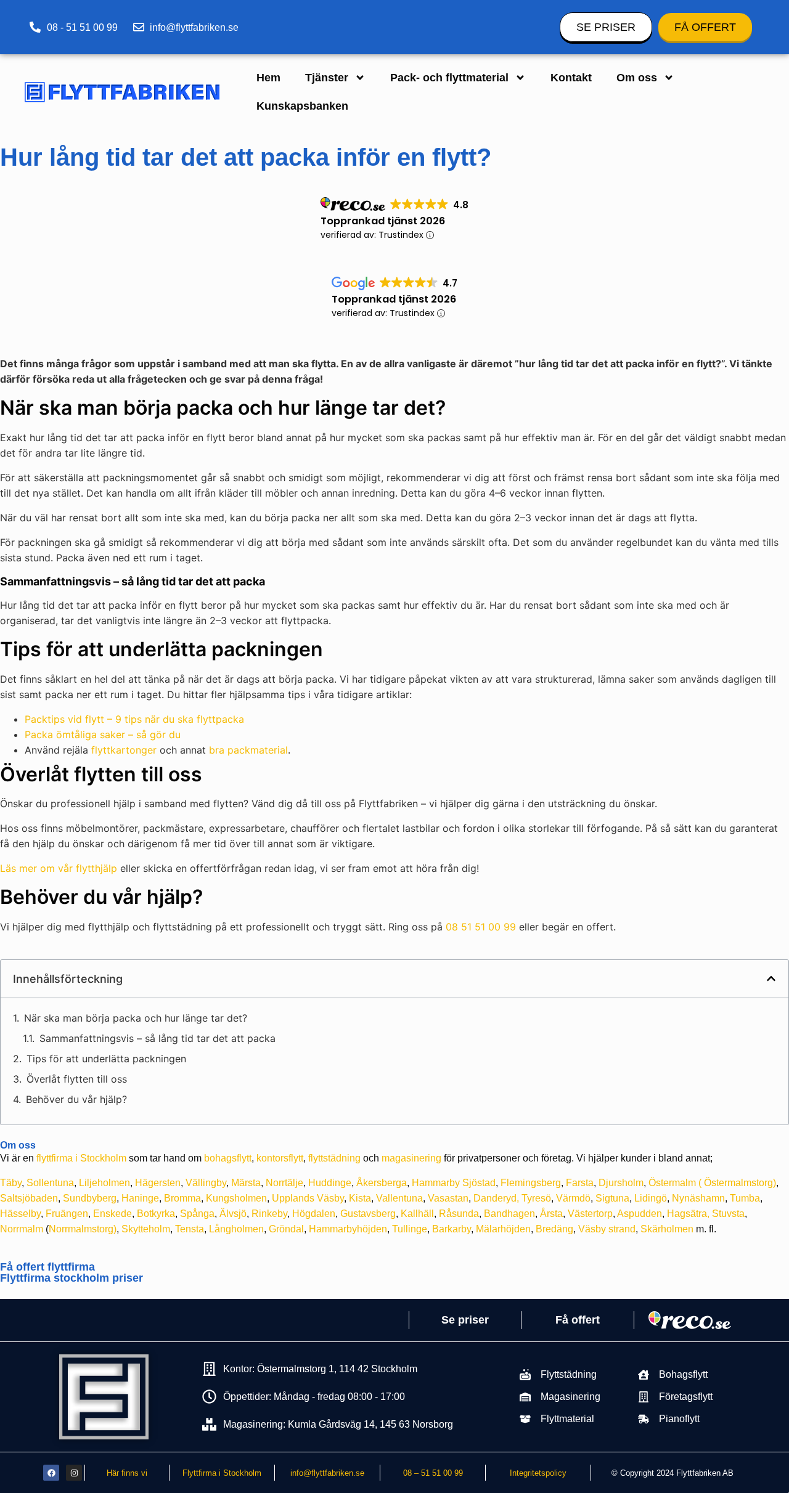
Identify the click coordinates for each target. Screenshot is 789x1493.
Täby (11, 1183)
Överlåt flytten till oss (77, 1079)
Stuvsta (728, 1213)
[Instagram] (74, 1473)
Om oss (636, 77)
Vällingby (206, 1183)
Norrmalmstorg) (83, 1229)
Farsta (580, 1183)
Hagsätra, (688, 1213)
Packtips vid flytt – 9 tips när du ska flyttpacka (134, 719)
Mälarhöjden (503, 1229)
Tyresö (536, 1198)
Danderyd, (496, 1198)
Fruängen (67, 1213)
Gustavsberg (368, 1213)
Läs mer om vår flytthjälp (58, 868)
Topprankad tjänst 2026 (383, 221)
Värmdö (573, 1198)
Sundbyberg (90, 1198)
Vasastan (448, 1198)
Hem (268, 77)
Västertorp (590, 1213)
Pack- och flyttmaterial (449, 77)
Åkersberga (381, 1183)
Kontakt (571, 77)
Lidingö (650, 1198)
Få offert (577, 1320)
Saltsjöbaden (29, 1198)
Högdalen (313, 1213)
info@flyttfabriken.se (327, 1473)
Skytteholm (145, 1229)
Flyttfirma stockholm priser (71, 1278)
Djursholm (621, 1183)
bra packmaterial (248, 750)
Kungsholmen (236, 1198)
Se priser (465, 1320)
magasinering (411, 1158)
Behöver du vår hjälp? (76, 1099)
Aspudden (639, 1213)
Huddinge (329, 1183)
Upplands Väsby (308, 1198)
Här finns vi (127, 1473)
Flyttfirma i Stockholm (221, 1473)
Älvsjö (233, 1213)
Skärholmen (666, 1229)
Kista (360, 1198)
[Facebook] (51, 1473)
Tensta (189, 1229)
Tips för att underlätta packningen (106, 1058)
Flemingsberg (531, 1183)
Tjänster (326, 77)
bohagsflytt (227, 1158)
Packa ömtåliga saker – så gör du (103, 734)
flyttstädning (334, 1158)
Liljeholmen (104, 1183)
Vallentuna (399, 1198)
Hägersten (158, 1183)
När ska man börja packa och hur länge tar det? (135, 1018)
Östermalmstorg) (740, 1183)
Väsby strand (607, 1229)
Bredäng (554, 1229)
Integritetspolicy (538, 1473)
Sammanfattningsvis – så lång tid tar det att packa (157, 1038)
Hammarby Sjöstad (454, 1183)
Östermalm (672, 1183)
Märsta (246, 1183)
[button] (771, 978)
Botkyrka (156, 1213)
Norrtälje (284, 1183)
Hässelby (20, 1213)
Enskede (112, 1213)
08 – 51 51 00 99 (433, 1473)
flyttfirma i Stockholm (81, 1158)
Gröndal (286, 1229)
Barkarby (451, 1229)
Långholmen (236, 1229)
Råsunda (459, 1213)
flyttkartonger (124, 750)
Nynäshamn (698, 1198)
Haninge (140, 1198)
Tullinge (409, 1229)
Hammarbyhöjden (348, 1229)
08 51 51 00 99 (481, 927)
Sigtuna (612, 1198)
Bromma (182, 1198)
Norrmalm (21, 1229)
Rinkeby (269, 1213)
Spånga (197, 1213)
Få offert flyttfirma (47, 1267)
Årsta (551, 1213)
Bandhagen (509, 1213)
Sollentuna (50, 1183)
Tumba (745, 1198)
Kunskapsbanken (302, 106)
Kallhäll (417, 1213)
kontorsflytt (279, 1158)
